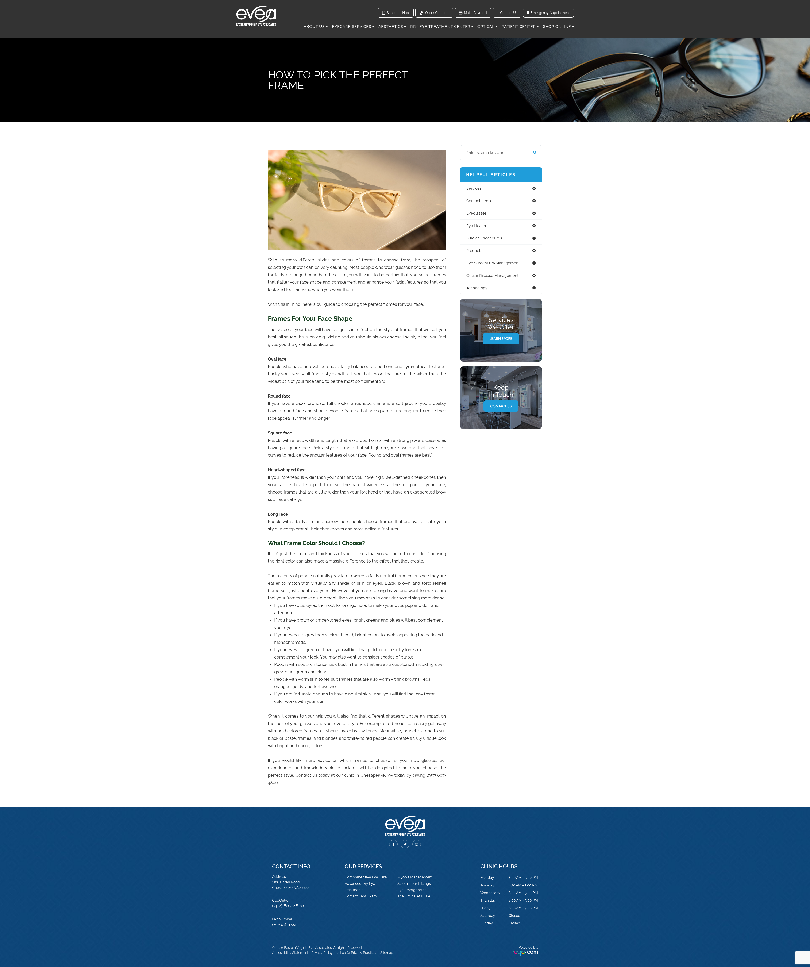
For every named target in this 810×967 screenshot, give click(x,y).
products (474, 250)
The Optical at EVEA (413, 896)
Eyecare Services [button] (351, 26)
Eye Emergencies (411, 890)
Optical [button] (486, 26)
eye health (476, 225)
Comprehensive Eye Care (366, 877)
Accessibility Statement (290, 953)
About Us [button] (314, 26)
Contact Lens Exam (361, 896)
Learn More (501, 338)
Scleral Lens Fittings (414, 883)
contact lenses (480, 201)
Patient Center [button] (519, 26)
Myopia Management (415, 877)
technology (476, 288)
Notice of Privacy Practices (356, 953)
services (474, 188)
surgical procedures (484, 238)
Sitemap (386, 953)
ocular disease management (492, 275)
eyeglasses (476, 213)
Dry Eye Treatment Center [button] (440, 26)
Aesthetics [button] (390, 26)
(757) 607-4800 (288, 906)
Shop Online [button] (557, 26)
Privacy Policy (322, 953)
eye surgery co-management (493, 263)
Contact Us (501, 406)
